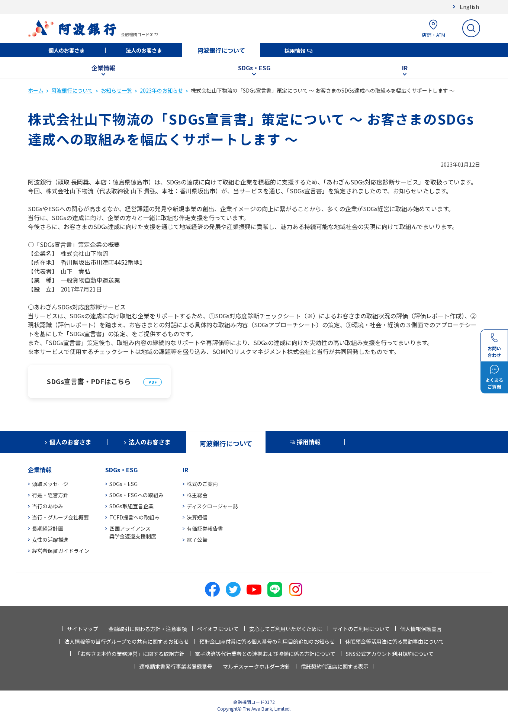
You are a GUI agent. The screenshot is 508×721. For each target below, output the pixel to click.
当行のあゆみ (47, 506)
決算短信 (197, 517)
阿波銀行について (221, 50)
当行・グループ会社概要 (60, 517)
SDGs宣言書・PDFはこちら (89, 381)
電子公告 (197, 539)
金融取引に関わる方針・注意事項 (148, 629)
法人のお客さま (144, 50)
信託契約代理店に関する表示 (335, 666)
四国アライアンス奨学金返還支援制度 (132, 532)
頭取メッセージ (50, 483)
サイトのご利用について (361, 629)
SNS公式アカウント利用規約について (390, 653)
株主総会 (197, 495)
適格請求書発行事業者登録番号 (175, 666)
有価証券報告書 (205, 528)
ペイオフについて (218, 629)
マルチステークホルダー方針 (256, 666)
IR (405, 67)
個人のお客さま (66, 50)
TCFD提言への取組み (134, 517)
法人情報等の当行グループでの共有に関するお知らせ (126, 641)
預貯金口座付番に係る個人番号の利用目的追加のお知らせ (267, 641)
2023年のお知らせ (161, 90)
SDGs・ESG (254, 67)
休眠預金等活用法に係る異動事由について (394, 641)
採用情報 (294, 50)
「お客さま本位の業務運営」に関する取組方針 (129, 653)
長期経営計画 (47, 528)
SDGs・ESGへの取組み (136, 495)
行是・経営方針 (50, 495)
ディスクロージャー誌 (212, 506)
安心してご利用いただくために (285, 629)
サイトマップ (82, 629)
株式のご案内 (202, 483)
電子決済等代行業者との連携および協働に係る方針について (265, 653)
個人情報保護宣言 (421, 629)
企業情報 (103, 67)
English (469, 6)
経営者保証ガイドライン (60, 550)
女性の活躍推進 (50, 539)
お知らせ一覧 (116, 90)
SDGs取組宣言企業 (131, 506)
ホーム (36, 90)
